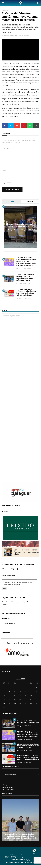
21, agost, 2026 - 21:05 (28, 230)
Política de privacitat (26, 582)
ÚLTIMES (11, 201)
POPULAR (30, 201)
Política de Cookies (8, 789)
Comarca (5, 10)
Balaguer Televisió (10, 35)
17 (4, 699)
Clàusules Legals (7, 787)
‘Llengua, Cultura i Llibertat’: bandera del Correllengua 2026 (20, 225)
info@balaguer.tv (18, 854)
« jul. (3, 710)
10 (4, 695)
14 (25, 695)
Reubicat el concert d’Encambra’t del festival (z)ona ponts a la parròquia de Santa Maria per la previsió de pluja (26, 261)
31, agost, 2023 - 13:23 (24, 35)
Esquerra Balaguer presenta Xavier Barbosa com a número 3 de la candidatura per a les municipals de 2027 (20, 837)
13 (20, 695)
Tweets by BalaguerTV (9, 623)
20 (20, 699)
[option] (20, 820)
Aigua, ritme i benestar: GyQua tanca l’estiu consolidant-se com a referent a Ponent (25, 277)
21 (25, 699)
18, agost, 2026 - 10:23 (23, 298)
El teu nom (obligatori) (10, 569)
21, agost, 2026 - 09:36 (23, 269)
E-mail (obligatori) (8, 575)
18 (9, 699)
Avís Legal (5, 785)
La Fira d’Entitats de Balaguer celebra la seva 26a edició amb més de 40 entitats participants (26, 292)
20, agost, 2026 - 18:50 (23, 283)
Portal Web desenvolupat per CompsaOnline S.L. (20, 862)
